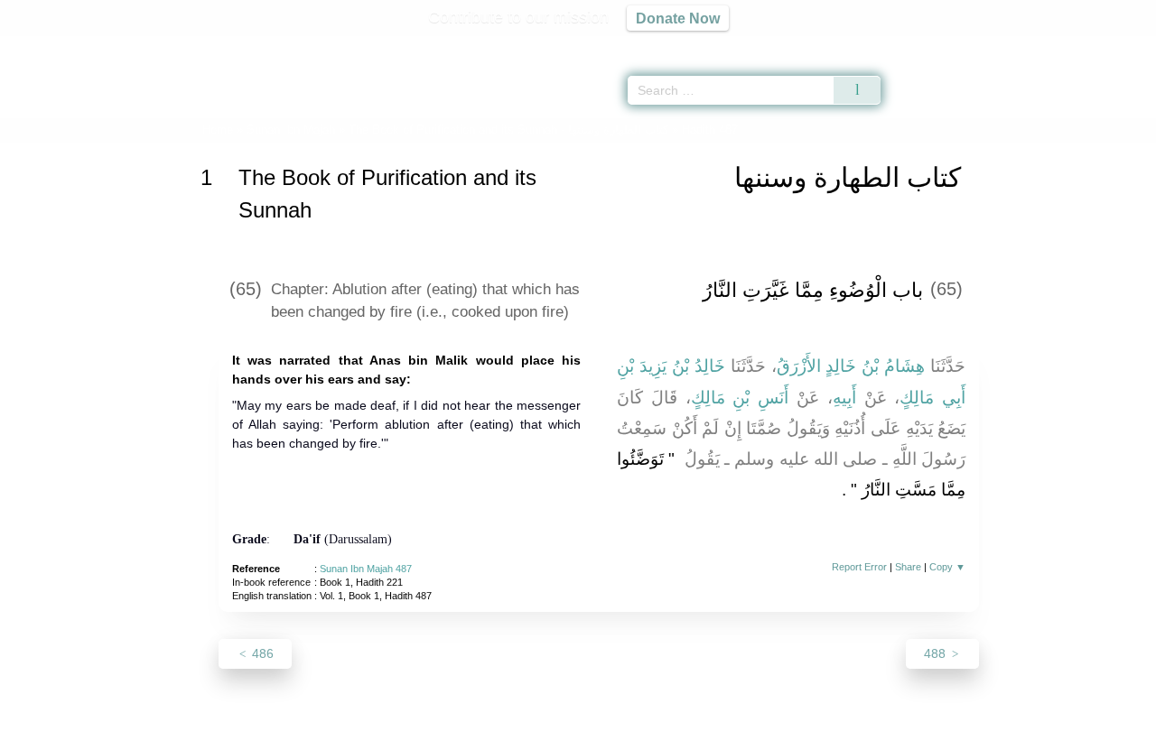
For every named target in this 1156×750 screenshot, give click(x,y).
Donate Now (678, 18)
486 (261, 653)
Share (908, 566)
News (435, 733)
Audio (1111, 45)
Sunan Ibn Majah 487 (366, 568)
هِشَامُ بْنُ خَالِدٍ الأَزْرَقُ (851, 365)
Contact (636, 733)
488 (936, 653)
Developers (564, 733)
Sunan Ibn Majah (291, 129)
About (387, 733)
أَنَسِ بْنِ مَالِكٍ (740, 397)
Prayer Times (1049, 45)
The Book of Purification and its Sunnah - (510, 129)
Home (217, 129)
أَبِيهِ (844, 397)
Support (490, 733)
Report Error (859, 566)
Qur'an (931, 45)
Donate (695, 733)
